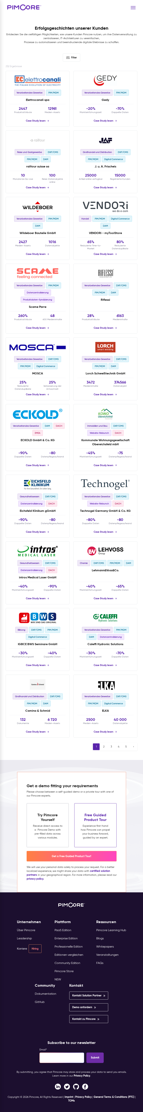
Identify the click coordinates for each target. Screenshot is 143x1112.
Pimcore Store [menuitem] (64, 971)
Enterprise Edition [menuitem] (66, 938)
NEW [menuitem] (58, 979)
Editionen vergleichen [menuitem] (69, 954)
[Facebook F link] (58, 1086)
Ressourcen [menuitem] (106, 922)
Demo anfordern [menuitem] (82, 1007)
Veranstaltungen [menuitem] (107, 954)
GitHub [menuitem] (40, 1002)
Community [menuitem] (45, 985)
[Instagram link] (76, 1086)
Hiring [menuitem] (35, 948)
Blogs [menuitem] (100, 938)
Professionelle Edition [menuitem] (69, 946)
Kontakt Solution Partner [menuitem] (86, 995)
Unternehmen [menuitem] (29, 922)
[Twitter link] (67, 1086)
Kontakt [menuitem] (76, 985)
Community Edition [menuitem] (67, 963)
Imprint (69, 1097)
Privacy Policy (82, 1075)
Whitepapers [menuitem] (105, 946)
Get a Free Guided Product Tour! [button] (71, 856)
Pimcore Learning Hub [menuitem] (111, 930)
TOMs (71, 1100)
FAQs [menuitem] (99, 963)
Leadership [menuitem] (24, 938)
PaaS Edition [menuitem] (63, 930)
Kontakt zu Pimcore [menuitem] (84, 1019)
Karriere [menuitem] (22, 948)
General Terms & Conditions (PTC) (114, 1097)
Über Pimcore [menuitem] (26, 930)
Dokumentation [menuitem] (45, 993)
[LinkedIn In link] (85, 1086)
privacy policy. (35, 878)
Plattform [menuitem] (63, 922)
